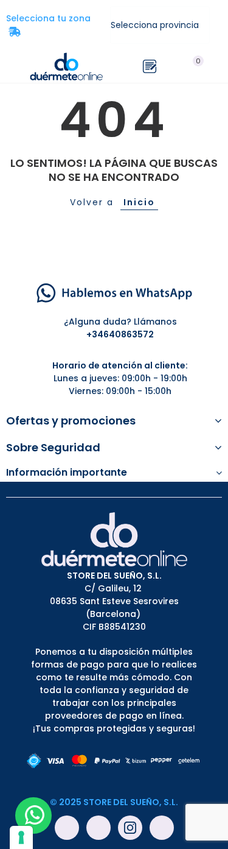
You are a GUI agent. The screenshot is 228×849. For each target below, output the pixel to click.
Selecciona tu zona (52, 25)
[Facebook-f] (67, 828)
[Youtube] (98, 828)
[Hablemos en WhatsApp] (114, 292)
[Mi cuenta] (216, 66)
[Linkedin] (162, 828)
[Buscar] (172, 66)
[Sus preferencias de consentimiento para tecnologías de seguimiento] (21, 837)
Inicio (139, 202)
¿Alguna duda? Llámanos (120, 321)
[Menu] (12, 66)
